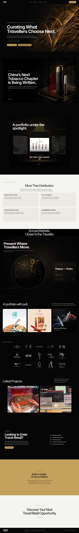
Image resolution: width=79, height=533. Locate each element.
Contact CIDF (72, 2)
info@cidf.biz (39, 517)
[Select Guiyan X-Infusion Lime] (20, 145)
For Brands (41, 2)
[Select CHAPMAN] (39, 144)
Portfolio (30, 2)
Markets (35, 2)
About (45, 2)
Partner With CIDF (9, 447)
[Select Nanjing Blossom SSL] (59, 145)
